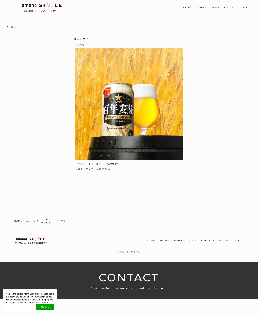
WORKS (31, 221)
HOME (18, 221)
